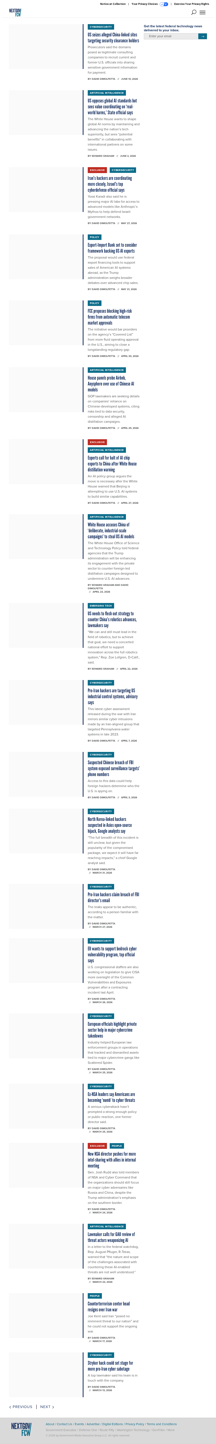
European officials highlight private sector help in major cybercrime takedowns (112, 1030)
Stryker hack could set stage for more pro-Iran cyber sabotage (110, 1366)
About (50, 1424)
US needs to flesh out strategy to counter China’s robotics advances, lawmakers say (112, 619)
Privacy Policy (135, 1424)
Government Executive (61, 1430)
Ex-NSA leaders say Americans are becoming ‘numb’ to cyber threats (111, 1097)
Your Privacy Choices (145, 4)
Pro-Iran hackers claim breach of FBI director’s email (113, 897)
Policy (94, 237)
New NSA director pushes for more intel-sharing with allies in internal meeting (112, 1160)
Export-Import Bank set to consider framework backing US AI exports (112, 248)
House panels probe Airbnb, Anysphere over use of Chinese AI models (111, 384)
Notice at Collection (113, 4)
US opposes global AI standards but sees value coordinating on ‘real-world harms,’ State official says (112, 107)
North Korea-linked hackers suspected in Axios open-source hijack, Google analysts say (110, 825)
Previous (21, 1407)
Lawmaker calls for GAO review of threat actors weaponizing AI (111, 1237)
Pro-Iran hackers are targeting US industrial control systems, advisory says (113, 696)
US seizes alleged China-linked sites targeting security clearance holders (113, 38)
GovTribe (158, 1430)
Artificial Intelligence (107, 93)
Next (46, 1407)
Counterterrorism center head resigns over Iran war (109, 1307)
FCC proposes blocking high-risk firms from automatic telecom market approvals (110, 317)
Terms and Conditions (162, 1424)
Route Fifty (107, 1430)
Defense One (88, 1430)
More (171, 1430)
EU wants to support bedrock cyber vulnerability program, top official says (112, 955)
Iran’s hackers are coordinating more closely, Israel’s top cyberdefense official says (110, 184)
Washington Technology (133, 1430)
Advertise (93, 1424)
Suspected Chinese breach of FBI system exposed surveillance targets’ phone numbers (114, 768)
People (117, 1146)
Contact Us (64, 1424)
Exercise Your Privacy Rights (191, 4)
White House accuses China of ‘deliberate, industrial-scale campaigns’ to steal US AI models (111, 531)
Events (79, 1424)
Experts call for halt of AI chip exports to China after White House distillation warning (112, 464)
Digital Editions (112, 1424)
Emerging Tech (101, 606)
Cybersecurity (101, 27)
